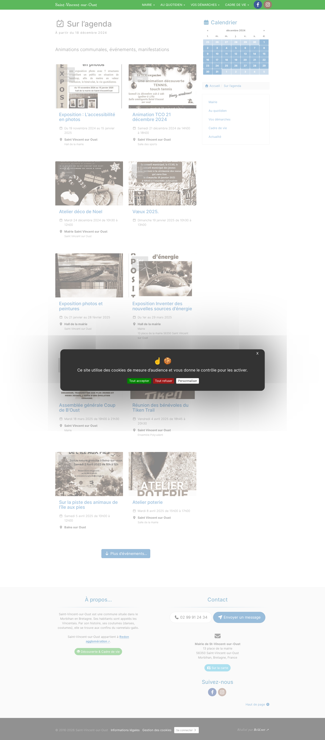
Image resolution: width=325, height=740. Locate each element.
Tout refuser (163, 381)
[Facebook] (258, 4)
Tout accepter (139, 381)
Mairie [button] (147, 5)
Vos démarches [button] (204, 5)
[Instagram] (267, 4)
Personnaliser (187, 381)
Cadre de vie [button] (236, 5)
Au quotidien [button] (171, 5)
